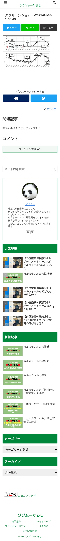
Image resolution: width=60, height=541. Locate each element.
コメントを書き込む (30, 149)
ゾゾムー (30, 204)
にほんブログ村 (27, 495)
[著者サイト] (16, 98)
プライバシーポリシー (16, 526)
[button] (54, 169)
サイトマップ (43, 521)
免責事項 (43, 526)
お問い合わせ (30, 530)
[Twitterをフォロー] (44, 98)
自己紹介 (16, 521)
